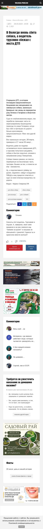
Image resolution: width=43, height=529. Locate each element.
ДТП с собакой (24, 194)
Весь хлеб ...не (19, 329)
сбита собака (26, 190)
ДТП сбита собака (13, 190)
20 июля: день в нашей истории (19, 469)
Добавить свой (31, 247)
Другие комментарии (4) (14, 247)
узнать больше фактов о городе (21, 476)
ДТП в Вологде (12, 194)
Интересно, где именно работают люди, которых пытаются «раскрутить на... (24, 338)
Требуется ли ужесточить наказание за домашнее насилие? (20, 382)
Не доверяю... (18, 357)
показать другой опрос (21, 414)
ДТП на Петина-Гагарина (15, 199)
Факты (9, 463)
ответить (22, 241)
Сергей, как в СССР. (21, 366)
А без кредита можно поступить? (21, 348)
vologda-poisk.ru (21, 3)
